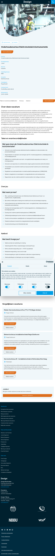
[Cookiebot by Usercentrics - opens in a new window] (47, 262)
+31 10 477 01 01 (5, 487)
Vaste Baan (3, 444)
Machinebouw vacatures (6, 411)
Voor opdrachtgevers (6, 463)
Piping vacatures (5, 413)
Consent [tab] (9, 266)
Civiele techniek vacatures (7, 423)
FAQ (2, 467)
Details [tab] (27, 266)
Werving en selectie (5, 448)
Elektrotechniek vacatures (7, 418)
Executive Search (5, 465)
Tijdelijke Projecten (5, 446)
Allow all (45, 293)
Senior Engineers (5, 439)
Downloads (4, 546)
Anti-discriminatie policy (7, 550)
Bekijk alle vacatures (5, 425)
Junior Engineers (5, 435)
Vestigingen (4, 460)
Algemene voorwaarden (7, 533)
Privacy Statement (5, 536)
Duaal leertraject (5, 451)
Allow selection (27, 293)
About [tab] (45, 266)
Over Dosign (4, 458)
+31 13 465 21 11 (4, 502)
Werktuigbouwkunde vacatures (8, 416)
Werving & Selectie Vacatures (8, 420)
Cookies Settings (5, 540)
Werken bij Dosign (5, 470)
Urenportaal (4, 543)
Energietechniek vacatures (7, 409)
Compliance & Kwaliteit (6, 472)
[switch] (21, 287)
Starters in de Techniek (6, 432)
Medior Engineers (5, 437)
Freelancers (3, 442)
